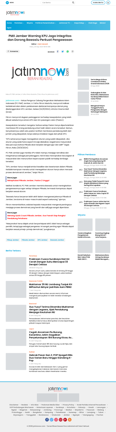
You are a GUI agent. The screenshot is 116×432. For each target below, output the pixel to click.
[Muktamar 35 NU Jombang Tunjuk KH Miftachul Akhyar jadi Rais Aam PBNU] (16, 289)
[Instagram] (56, 419)
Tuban (100, 412)
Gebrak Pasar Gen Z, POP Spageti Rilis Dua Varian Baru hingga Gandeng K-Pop (50, 358)
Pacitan (100, 415)
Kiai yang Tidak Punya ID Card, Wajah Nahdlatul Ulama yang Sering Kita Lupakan (96, 183)
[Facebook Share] (57, 51)
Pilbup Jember (13, 240)
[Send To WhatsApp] (67, 51)
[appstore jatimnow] (69, 398)
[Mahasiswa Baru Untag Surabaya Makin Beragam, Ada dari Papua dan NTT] (102, 247)
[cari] (73, 3)
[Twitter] (51, 419)
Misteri (103, 23)
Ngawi (14, 410)
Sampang (49, 412)
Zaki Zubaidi (43, 44)
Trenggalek (31, 415)
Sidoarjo (81, 407)
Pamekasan (61, 412)
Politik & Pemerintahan (44, 23)
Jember (66, 415)
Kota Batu (71, 407)
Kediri (27, 412)
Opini (9, 28)
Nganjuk (76, 415)
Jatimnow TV (64, 23)
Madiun (69, 410)
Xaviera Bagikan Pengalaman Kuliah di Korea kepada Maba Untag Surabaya (84, 235)
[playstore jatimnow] (47, 398)
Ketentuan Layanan (45, 407)
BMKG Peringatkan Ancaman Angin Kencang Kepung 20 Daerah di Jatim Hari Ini (96, 161)
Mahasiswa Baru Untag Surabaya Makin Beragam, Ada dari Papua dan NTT (102, 257)
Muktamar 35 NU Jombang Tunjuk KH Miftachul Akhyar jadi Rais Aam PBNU (50, 285)
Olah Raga (92, 23)
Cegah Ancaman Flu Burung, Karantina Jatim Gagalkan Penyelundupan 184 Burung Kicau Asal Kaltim (51, 335)
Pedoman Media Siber (50, 405)
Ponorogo (58, 410)
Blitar (81, 412)
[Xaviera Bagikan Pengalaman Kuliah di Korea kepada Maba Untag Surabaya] (85, 224)
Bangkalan (37, 412)
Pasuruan (90, 410)
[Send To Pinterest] (72, 51)
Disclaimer (14, 405)
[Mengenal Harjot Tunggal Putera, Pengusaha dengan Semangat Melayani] (83, 110)
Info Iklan (35, 405)
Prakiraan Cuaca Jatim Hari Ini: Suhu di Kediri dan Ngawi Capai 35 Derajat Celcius (97, 203)
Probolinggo (17, 412)
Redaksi (24, 405)
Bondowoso (44, 415)
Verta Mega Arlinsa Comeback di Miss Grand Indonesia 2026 (100, 82)
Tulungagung (88, 415)
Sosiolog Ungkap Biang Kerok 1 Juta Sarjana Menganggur (102, 235)
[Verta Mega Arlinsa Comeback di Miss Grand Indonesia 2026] (83, 84)
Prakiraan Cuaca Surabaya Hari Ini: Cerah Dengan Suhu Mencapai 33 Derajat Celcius (49, 262)
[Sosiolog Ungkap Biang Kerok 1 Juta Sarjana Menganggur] (102, 224)
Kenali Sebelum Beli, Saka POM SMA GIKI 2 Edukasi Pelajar (84, 257)
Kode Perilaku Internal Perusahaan (91, 405)
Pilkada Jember (28, 240)
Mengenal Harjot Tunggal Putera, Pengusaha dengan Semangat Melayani (99, 109)
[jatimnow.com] (15, 13)
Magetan (23, 410)
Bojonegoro (18, 415)
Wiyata (30, 23)
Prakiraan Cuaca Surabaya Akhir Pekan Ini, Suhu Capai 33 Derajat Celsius (96, 193)
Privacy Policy (68, 405)
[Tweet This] (62, 51)
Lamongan (101, 407)
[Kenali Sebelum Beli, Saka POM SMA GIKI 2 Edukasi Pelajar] (85, 247)
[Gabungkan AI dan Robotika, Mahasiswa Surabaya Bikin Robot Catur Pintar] (83, 97)
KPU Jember (42, 240)
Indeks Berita (98, 2)
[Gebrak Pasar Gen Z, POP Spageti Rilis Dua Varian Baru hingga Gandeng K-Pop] (16, 361)
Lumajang (91, 412)
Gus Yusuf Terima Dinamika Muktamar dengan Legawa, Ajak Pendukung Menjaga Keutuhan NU (51, 309)
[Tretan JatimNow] (94, 70)
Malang (100, 410)
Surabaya (60, 407)
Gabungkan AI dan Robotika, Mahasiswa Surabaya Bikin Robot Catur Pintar (100, 96)
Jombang (47, 410)
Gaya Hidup (79, 23)
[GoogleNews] (65, 419)
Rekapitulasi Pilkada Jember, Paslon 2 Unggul (28, 180)
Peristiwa (18, 23)
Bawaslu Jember (57, 240)
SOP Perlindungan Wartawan (22, 407)
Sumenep (72, 412)
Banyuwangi (35, 410)
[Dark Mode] (108, 2)
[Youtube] (60, 419)
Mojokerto (79, 410)
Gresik (91, 407)
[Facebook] (47, 419)
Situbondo (56, 415)
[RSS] (69, 419)
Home (9, 23)
